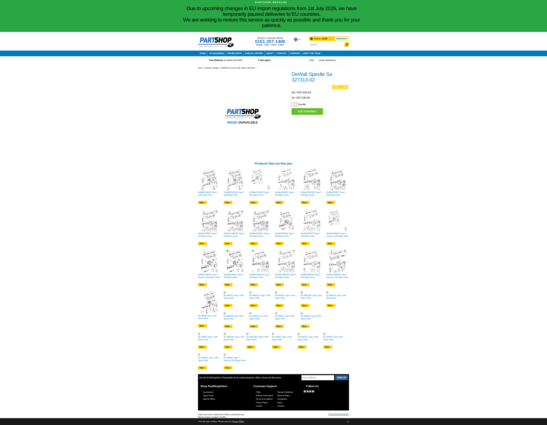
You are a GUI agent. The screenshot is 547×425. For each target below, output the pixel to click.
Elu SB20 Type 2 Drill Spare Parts (258, 317)
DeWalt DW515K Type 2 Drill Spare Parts (234, 234)
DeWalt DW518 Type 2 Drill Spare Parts (310, 275)
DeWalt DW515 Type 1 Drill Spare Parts (208, 234)
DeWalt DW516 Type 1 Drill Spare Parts (285, 234)
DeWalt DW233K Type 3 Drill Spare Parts (259, 275)
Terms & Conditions (264, 399)
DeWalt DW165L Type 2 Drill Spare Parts (259, 193)
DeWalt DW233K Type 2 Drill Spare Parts (311, 193)
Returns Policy (283, 395)
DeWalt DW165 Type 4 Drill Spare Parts (233, 275)
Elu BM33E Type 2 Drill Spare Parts (336, 296)
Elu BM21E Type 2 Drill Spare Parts (233, 296)
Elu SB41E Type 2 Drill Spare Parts (281, 338)
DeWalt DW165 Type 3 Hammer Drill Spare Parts (209, 275)
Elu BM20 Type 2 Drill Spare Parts (207, 317)
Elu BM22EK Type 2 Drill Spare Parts (311, 296)
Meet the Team (311, 53)
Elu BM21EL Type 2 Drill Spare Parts (259, 296)
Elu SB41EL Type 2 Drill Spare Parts (308, 338)
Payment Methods (285, 392)
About (270, 53)
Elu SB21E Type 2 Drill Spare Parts (284, 317)
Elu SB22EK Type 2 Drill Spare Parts (234, 338)
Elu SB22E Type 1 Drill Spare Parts (207, 338)
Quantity (302, 104)
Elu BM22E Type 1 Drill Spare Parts (285, 296)
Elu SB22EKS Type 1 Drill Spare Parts (257, 338)
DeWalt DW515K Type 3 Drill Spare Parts (285, 275)
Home (203, 53)
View (201, 202)
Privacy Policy (262, 402)
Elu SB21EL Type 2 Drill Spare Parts (311, 317)
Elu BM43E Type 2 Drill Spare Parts (233, 317)
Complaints (282, 399)
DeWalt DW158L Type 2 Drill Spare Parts (234, 193)
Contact (282, 53)
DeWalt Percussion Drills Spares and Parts (238, 68)
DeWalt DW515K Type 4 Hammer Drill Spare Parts (337, 275)
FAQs (258, 392)
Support (295, 53)
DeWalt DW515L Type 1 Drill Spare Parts (259, 234)
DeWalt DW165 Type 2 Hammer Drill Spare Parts (337, 234)
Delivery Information (264, 395)
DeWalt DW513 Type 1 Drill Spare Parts (336, 193)
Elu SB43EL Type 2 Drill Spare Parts (208, 358)
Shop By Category (212, 68)
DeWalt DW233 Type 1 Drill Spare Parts (285, 193)
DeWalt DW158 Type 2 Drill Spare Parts (208, 193)
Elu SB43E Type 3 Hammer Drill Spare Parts (235, 358)
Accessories (216, 53)
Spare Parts (234, 53)
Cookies (280, 406)
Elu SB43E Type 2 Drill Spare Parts (333, 338)
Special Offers (254, 53)
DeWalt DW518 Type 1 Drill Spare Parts (310, 234)
